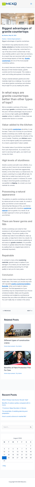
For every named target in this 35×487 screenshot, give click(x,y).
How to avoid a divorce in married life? (14, 416)
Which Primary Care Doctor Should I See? (15, 400)
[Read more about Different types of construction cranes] (17, 330)
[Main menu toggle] (31, 4)
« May (4, 466)
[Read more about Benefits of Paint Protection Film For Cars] (17, 358)
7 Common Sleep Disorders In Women (14, 408)
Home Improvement (9, 346)
